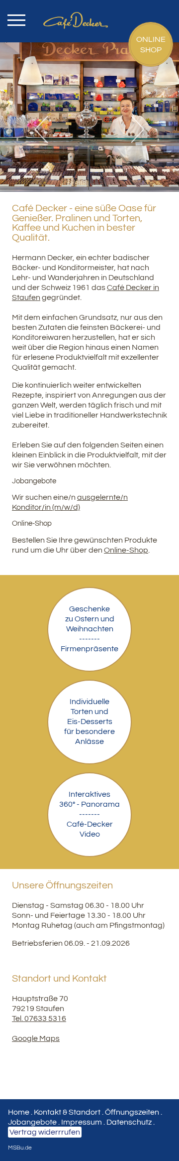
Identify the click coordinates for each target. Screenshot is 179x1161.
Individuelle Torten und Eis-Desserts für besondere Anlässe (89, 721)
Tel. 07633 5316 (39, 1018)
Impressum (81, 1122)
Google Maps (36, 1038)
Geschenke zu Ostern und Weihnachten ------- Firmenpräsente (89, 629)
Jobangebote (32, 1122)
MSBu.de (20, 1148)
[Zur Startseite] (89, 11)
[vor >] (134, 130)
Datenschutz (129, 1122)
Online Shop (151, 44)
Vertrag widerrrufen (44, 1132)
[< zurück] (45, 130)
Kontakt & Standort (67, 1112)
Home (18, 1112)
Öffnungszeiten (132, 1112)
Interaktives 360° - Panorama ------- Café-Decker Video (89, 814)
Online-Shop (126, 550)
